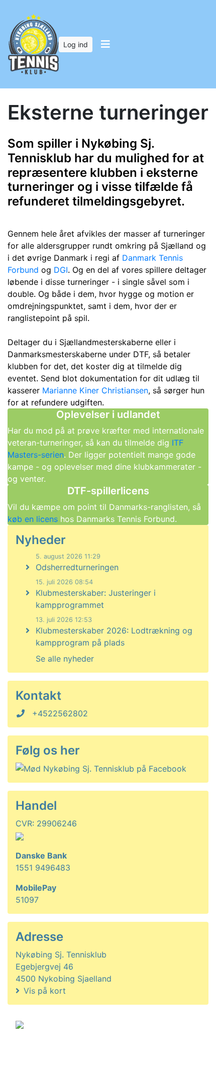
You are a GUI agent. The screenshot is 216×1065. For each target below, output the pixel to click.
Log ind (75, 44)
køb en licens (34, 519)
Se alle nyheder (65, 659)
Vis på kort (45, 991)
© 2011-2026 (36, 1051)
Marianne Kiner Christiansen (95, 390)
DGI (61, 270)
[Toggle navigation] (105, 44)
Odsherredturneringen (77, 567)
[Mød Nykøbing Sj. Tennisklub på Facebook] (101, 768)
